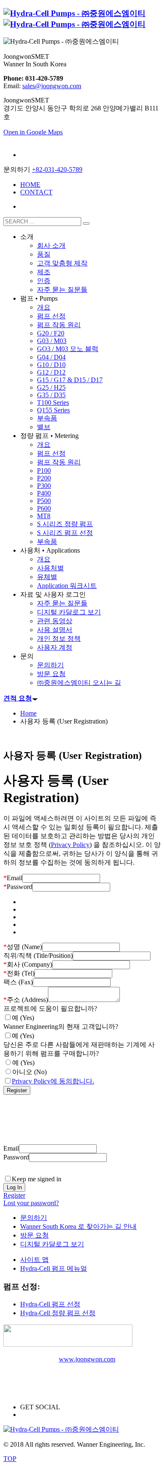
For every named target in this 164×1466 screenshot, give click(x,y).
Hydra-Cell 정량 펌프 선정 (57, 1313)
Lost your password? (31, 1202)
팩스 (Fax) (18, 982)
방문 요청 (34, 1235)
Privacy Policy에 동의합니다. (53, 1081)
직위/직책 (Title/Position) (38, 955)
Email (12, 877)
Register (14, 1195)
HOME (30, 184)
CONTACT (36, 192)
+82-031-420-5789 (57, 169)
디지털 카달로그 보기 (52, 1244)
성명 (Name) (22, 946)
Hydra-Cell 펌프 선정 (50, 1304)
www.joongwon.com (87, 1359)
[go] (86, 223)
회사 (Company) (27, 964)
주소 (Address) (25, 999)
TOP (9, 1458)
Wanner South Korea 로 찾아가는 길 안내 (78, 1226)
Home (28, 713)
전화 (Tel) (18, 973)
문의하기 (33, 1217)
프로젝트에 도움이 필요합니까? (50, 1008)
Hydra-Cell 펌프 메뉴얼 (53, 1268)
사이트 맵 (34, 1259)
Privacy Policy (70, 844)
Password (17, 886)
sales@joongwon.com (51, 85)
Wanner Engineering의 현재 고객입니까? (60, 1026)
